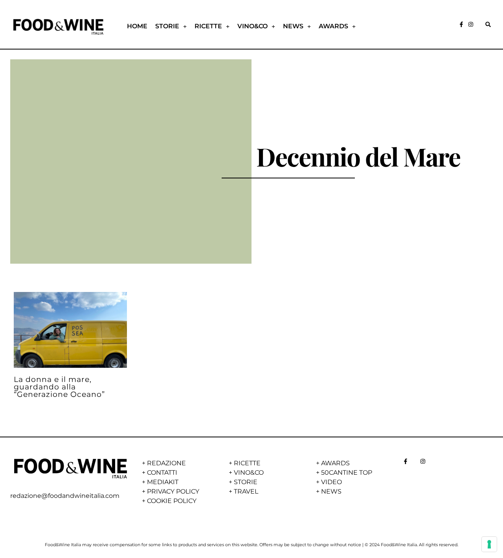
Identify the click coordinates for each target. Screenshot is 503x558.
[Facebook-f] (461, 24)
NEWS (293, 26)
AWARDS (333, 26)
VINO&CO (252, 26)
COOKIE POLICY (171, 501)
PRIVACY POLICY (173, 491)
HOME (137, 26)
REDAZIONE (166, 463)
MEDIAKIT (162, 482)
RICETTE (208, 26)
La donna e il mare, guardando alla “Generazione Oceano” (59, 386)
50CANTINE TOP (346, 472)
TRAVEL (246, 491)
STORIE (167, 26)
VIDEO (331, 482)
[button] (488, 24)
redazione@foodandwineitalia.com (64, 495)
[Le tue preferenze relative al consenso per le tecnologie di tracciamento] (489, 544)
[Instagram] (471, 24)
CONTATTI (162, 472)
